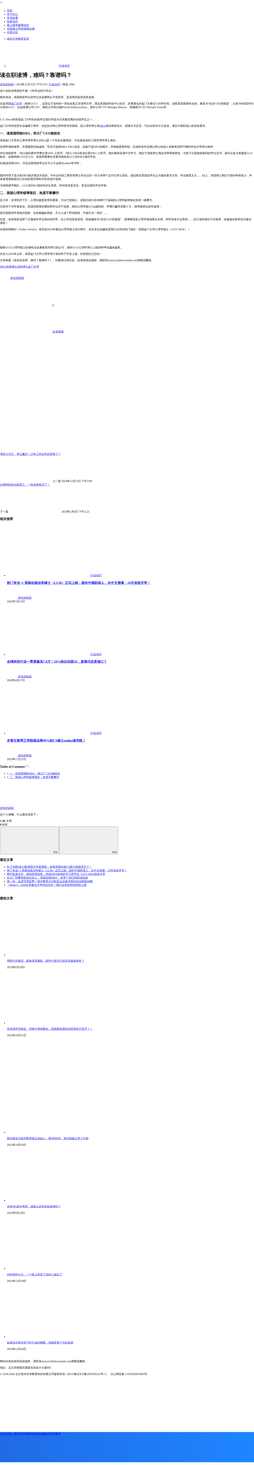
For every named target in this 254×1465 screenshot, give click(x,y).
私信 (114, 852)
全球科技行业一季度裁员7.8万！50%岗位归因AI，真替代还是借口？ (57, 661)
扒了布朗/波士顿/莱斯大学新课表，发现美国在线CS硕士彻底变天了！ (49, 866)
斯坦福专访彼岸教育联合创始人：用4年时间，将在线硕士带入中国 (47, 1138)
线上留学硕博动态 (18, 25)
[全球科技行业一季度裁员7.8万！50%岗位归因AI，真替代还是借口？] (49, 654)
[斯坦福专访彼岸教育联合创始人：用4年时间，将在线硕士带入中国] (69, 1132)
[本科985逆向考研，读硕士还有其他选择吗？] (48, 1200)
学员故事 (12, 17)
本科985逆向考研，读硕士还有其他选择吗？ (34, 1206)
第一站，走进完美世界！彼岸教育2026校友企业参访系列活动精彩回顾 (50, 881)
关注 (55, 852)
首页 (9, 10)
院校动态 (12, 21)
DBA (103, 125)
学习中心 (12, 14)
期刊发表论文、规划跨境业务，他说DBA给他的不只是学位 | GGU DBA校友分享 (56, 874)
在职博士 (22, 266)
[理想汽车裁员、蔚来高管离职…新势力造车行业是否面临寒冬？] (48, 954)
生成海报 (58, 331)
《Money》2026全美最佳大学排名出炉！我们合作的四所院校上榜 (47, 884)
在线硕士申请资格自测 (21, 28)
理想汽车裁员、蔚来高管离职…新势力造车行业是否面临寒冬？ (45, 960)
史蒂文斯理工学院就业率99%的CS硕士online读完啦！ (46, 740)
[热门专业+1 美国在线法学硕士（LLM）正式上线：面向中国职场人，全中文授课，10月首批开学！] (49, 575)
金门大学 (16, 103)
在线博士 (11, 266)
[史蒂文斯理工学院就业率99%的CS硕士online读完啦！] (49, 733)
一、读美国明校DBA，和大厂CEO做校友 (35, 773)
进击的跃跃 (7, 84)
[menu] (1, 2)
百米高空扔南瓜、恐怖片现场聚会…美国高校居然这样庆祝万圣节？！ (50, 1028)
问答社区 (12, 32)
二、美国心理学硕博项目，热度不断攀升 (34, 777)
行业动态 (54, 84)
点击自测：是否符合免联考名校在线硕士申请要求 (30, 1433)
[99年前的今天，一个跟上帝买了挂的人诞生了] (48, 1268)
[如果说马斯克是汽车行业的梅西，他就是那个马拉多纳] (48, 1336)
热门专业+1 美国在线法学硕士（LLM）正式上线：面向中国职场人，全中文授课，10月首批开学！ (78, 583)
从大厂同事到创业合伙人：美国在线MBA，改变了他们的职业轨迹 (47, 877)
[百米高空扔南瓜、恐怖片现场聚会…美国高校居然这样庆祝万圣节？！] (48, 1022)
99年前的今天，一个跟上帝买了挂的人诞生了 (34, 1274)
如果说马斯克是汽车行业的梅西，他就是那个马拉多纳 (40, 1342)
